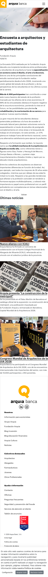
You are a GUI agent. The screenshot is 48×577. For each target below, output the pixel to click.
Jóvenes (8, 472)
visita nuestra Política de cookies (26, 568)
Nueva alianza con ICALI (14, 243)
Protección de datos (11, 546)
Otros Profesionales (13, 477)
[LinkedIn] (21, 406)
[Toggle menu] (43, 4)
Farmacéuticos (10, 467)
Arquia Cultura (10, 440)
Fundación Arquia (12, 426)
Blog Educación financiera (15, 436)
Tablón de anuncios (13, 513)
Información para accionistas (17, 417)
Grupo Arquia (10, 422)
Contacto (8, 490)
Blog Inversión (10, 431)
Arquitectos (9, 458)
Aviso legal (8, 538)
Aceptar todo (22, 572)
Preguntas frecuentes (13, 499)
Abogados (8, 463)
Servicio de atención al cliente (17, 509)
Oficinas (8, 495)
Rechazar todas (37, 572)
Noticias (8, 445)
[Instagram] (26, 407)
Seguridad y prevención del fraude (19, 504)
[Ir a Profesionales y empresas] (18, 4)
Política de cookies (11, 542)
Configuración (7, 572)
